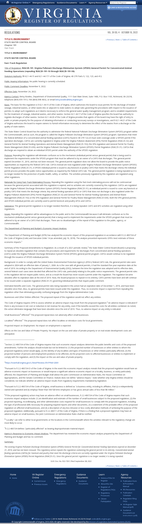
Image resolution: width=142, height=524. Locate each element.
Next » (118, 40)
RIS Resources (129, 489)
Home (14, 478)
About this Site (107, 484)
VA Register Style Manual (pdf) (130, 505)
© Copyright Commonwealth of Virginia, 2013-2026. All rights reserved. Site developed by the (71, 522)
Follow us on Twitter (42, 519)
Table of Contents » (130, 40)
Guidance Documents (67, 2)
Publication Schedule (127, 494)
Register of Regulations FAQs (108, 488)
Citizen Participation (106, 500)
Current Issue (40, 481)
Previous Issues (41, 484)
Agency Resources (97, 2)
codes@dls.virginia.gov (101, 519)
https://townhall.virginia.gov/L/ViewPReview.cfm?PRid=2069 (31, 362)
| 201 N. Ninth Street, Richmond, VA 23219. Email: (72, 519)
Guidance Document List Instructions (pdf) (130, 513)
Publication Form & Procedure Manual (130, 484)
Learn (82, 2)
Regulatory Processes (105, 494)
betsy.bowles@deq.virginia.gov (69, 99)
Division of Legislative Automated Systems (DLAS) (109, 522)
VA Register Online (20, 2)
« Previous (110, 40)
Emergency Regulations (43, 2)
